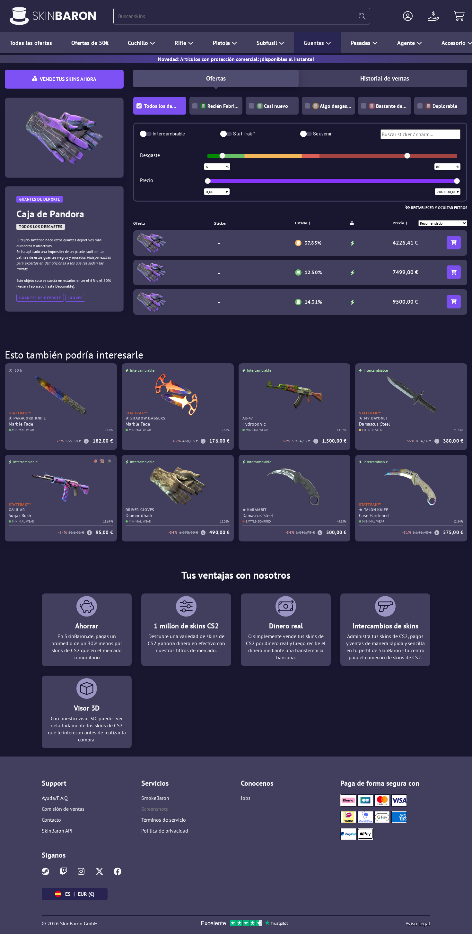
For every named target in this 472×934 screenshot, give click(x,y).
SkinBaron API (57, 830)
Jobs (245, 798)
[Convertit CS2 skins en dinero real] (19, 16)
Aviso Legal (418, 923)
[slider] (222, 156)
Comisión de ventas (63, 809)
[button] (408, 16)
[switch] (146, 134)
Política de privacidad (164, 830)
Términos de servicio (163, 820)
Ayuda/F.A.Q (55, 798)
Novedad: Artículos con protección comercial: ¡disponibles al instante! (236, 59)
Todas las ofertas (31, 43)
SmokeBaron (155, 798)
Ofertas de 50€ (90, 43)
